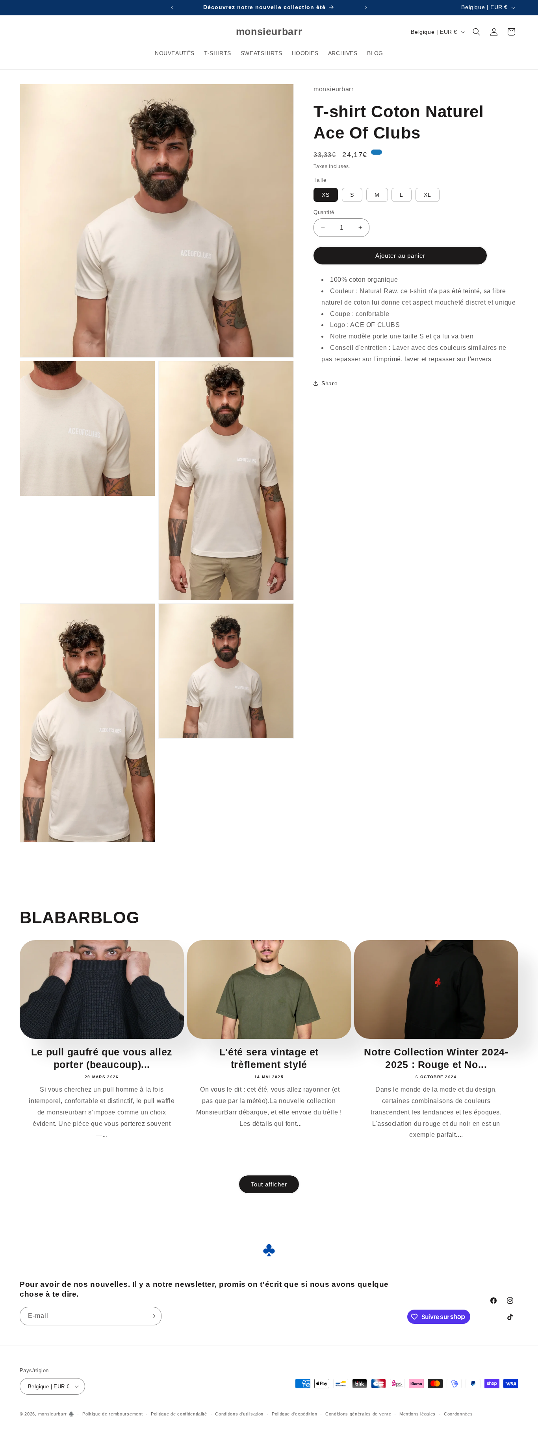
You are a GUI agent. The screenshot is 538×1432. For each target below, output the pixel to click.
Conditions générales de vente (358, 1414)
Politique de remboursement (112, 1414)
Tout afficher (269, 1184)
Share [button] (329, 383)
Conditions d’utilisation (239, 1414)
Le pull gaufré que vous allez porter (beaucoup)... (102, 1058)
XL (427, 194)
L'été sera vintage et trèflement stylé (269, 1058)
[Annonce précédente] (172, 7)
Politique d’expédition (294, 1414)
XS (326, 194)
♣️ (71, 1414)
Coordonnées (458, 1414)
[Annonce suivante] (366, 7)
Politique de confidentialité (179, 1414)
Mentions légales (417, 1414)
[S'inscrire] (152, 1316)
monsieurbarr (52, 1414)
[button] (476, 32)
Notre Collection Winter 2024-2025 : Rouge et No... (436, 1058)
